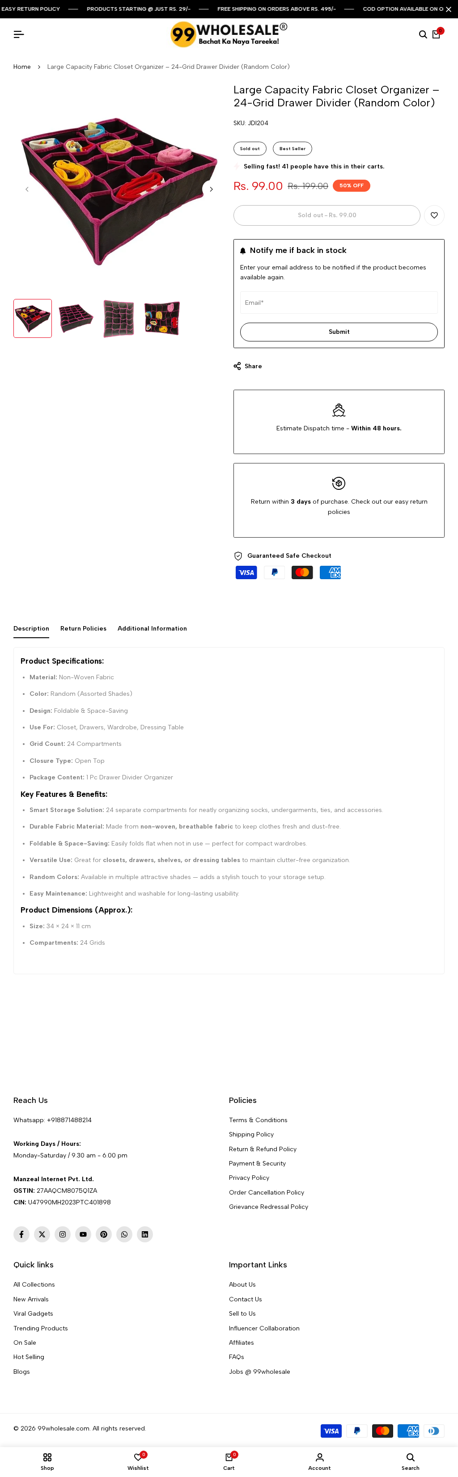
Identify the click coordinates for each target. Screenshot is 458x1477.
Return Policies (83, 628)
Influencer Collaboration (264, 1328)
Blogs (21, 1372)
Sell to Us (242, 1313)
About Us (242, 1284)
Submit (339, 332)
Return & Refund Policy (263, 1149)
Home (22, 67)
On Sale (24, 1343)
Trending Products (40, 1328)
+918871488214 (69, 1120)
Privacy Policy (249, 1178)
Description (31, 628)
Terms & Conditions (258, 1120)
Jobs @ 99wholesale (259, 1372)
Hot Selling (28, 1357)
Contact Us (245, 1299)
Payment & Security (257, 1163)
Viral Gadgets (33, 1313)
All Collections (34, 1284)
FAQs (236, 1357)
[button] (434, 215)
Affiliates (241, 1343)
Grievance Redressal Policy (268, 1207)
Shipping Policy (251, 1134)
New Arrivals (31, 1299)
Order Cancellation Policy (266, 1192)
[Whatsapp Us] (14, 1132)
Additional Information (152, 628)
